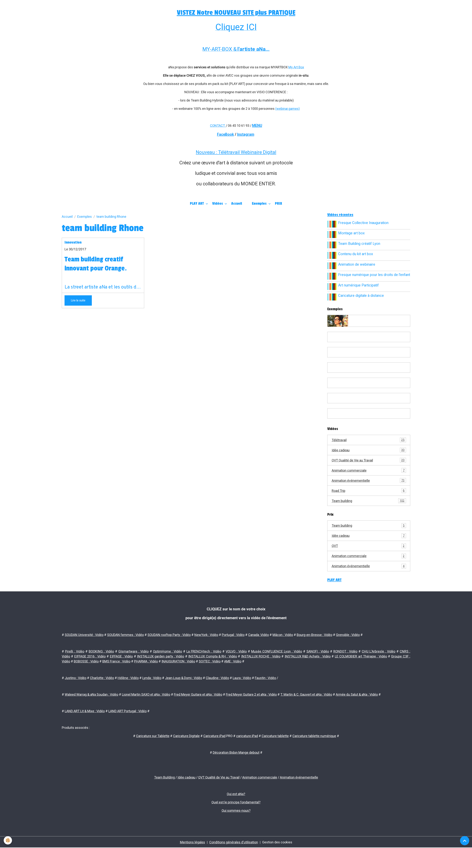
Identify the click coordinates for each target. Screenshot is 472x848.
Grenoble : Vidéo (348, 635)
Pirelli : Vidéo (74, 651)
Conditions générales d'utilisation (233, 842)
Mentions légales (192, 842)
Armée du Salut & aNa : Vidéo (357, 694)
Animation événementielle (368, 480)
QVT (368, 546)
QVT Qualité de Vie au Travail (368, 460)
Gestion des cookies (277, 842)
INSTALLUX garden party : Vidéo (160, 656)
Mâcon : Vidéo (283, 635)
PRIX (278, 203)
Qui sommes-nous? (236, 810)
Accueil (236, 203)
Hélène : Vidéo (128, 678)
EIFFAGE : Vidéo (121, 656)
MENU (257, 125)
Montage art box (351, 233)
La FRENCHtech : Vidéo (203, 651)
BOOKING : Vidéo (101, 651)
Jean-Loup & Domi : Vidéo (183, 678)
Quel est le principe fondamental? (236, 802)
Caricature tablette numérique (314, 736)
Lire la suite (78, 300)
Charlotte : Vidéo (102, 678)
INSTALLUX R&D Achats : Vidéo (308, 656)
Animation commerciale (368, 470)
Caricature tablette (275, 736)
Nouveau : (207, 152)
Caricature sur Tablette (152, 736)
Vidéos (218, 203)
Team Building (164, 777)
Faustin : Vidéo (265, 678)
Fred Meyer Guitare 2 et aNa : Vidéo (251, 694)
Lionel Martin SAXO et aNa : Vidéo (146, 694)
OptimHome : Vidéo (167, 651)
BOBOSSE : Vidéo (86, 661)
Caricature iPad (214, 736)
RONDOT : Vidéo (345, 651)
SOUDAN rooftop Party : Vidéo (169, 635)
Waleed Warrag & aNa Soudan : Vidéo (91, 694)
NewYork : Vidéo (206, 635)
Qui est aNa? (236, 794)
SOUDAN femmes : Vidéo (125, 635)
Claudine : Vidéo (217, 678)
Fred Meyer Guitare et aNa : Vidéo (198, 694)
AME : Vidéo (232, 661)
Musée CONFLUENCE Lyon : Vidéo (276, 651)
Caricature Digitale (186, 736)
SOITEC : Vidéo (210, 661)
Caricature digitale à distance (361, 295)
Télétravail (368, 440)
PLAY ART (197, 203)
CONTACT (217, 125)
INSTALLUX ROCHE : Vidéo (260, 656)
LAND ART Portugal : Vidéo (127, 711)
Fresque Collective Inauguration (363, 223)
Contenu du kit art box (355, 254)
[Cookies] (8, 840)
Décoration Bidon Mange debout (236, 752)
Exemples (260, 203)
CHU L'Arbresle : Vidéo (378, 651)
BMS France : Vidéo (116, 661)
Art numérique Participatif (358, 285)
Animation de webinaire (356, 264)
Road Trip (368, 491)
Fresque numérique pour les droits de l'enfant (374, 275)
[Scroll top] (464, 840)
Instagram (245, 134)
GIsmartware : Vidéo (133, 651)
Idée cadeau (368, 450)
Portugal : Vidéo (233, 635)
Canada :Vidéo (258, 635)
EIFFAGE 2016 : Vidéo (90, 656)
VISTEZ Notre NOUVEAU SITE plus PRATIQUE (236, 12)
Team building (368, 501)
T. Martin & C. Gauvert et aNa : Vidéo (306, 694)
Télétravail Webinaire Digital (247, 152)
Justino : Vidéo (75, 678)
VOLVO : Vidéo (236, 651)
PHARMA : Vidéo (146, 661)
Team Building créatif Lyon (359, 244)
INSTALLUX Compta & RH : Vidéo (212, 656)
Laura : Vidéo (242, 678)
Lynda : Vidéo (151, 678)
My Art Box (296, 67)
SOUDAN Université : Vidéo (84, 635)
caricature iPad (247, 736)
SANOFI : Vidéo (317, 651)
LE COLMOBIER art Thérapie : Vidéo (361, 656)
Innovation (73, 242)
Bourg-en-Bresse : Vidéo (314, 635)
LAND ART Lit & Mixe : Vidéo (85, 711)
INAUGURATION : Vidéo (178, 661)
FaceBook (225, 134)
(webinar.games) (287, 109)
